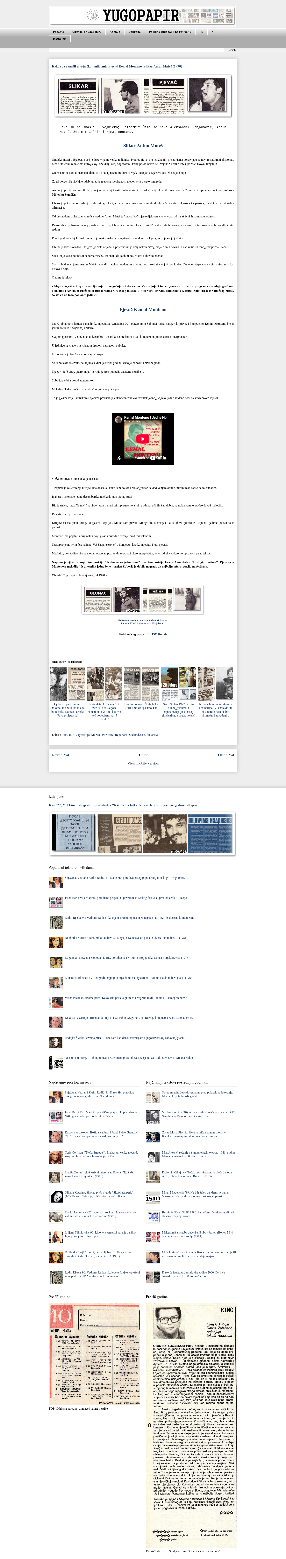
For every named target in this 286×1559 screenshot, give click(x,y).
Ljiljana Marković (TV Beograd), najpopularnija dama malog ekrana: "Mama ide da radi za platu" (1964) (129, 977)
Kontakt (115, 31)
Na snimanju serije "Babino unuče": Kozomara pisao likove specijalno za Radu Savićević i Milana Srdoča (129, 1057)
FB (201, 31)
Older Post (226, 754)
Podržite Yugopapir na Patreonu (170, 31)
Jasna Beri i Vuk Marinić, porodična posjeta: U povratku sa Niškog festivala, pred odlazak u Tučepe (126, 898)
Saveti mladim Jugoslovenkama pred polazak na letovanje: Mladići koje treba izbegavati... (197, 1094)
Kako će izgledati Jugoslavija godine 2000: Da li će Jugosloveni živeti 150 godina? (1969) (193, 1274)
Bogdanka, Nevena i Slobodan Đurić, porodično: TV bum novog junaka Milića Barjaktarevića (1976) (127, 957)
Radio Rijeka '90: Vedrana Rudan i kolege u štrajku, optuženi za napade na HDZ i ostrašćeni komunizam (129, 917)
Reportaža (121, 734)
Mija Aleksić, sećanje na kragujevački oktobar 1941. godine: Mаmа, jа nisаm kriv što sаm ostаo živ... (199, 1154)
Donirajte (135, 31)
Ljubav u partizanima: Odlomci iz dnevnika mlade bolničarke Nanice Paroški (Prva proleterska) (67, 709)
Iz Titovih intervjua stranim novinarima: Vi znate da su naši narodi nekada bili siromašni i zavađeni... (215, 709)
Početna (58, 31)
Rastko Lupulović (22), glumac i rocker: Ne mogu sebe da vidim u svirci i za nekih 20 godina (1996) (100, 1214)
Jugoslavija (83, 734)
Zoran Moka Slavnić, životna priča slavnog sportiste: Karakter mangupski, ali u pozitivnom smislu (194, 1134)
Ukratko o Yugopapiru (86, 31)
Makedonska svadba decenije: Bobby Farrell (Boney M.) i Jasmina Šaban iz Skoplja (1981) (197, 1234)
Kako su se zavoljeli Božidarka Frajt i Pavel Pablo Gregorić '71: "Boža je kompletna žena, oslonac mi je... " (131, 1017)
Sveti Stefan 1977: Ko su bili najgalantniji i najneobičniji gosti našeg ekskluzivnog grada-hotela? (178, 709)
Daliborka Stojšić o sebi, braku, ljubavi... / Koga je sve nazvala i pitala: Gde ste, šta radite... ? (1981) (126, 938)
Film (64, 734)
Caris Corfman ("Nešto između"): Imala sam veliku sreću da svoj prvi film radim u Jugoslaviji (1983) (101, 1154)
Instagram (59, 38)
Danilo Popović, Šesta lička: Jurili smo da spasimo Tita (141, 706)
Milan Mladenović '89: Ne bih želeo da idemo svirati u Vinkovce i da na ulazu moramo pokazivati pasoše (195, 1194)
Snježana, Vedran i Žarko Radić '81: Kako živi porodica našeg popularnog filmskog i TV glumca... (125, 877)
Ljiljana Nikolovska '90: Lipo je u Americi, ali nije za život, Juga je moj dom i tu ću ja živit (101, 1234)
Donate (162, 634)
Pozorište (107, 734)
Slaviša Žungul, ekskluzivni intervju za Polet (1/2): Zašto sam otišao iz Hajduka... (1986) (99, 1174)
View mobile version (143, 763)
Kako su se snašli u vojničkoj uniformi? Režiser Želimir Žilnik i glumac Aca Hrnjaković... (143, 621)
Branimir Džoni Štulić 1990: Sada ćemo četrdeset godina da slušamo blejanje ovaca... (198, 1214)
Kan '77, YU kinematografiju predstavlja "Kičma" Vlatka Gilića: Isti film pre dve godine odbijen (123, 805)
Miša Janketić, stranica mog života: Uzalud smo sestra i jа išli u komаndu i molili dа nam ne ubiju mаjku (199, 1254)
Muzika (96, 734)
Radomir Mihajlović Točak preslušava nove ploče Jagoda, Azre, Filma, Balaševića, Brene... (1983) (197, 1174)
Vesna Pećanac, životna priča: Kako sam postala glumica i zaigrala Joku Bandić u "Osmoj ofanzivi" (126, 998)
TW (154, 634)
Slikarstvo (153, 734)
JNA (72, 734)
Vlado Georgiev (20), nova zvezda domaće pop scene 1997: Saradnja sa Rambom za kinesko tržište (198, 1114)
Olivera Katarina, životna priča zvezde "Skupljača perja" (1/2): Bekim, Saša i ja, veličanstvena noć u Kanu (99, 1194)
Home (143, 754)
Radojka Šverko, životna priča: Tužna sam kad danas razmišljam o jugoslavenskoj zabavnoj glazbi (124, 1038)
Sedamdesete (137, 734)
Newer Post (60, 754)
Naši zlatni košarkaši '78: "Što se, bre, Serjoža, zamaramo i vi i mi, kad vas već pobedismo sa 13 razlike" (104, 711)
